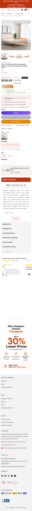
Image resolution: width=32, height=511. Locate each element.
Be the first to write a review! (16, 318)
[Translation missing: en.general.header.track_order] (22, 10)
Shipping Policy (7, 228)
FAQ (2, 405)
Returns (3, 402)
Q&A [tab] (20, 292)
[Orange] (4, 136)
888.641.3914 (5, 463)
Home (3, 13)
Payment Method (6, 425)
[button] (3, 10)
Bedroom (10, 13)
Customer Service (7, 398)
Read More (14, 280)
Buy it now (16, 122)
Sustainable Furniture (9, 247)
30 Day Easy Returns (8, 233)
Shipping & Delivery (7, 408)
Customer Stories (6, 387)
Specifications (6, 224)
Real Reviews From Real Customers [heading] (14, 258)
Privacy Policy (5, 419)
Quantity (4, 159)
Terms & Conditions (7, 422)
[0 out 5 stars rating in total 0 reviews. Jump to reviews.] (5, 75)
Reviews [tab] (13, 292)
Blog (2, 384)
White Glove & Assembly (10, 237)
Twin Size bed (19, 13)
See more (16, 218)
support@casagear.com (8, 458)
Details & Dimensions (9, 179)
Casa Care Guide (7, 242)
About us (4, 381)
